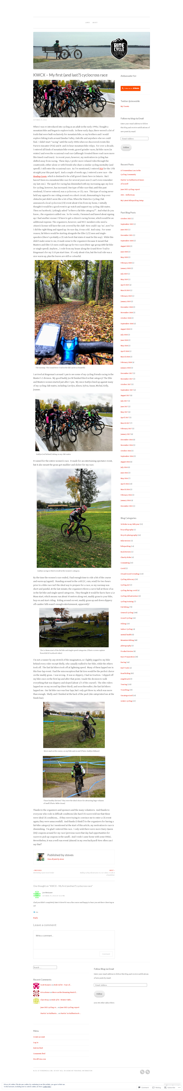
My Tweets (125, 106)
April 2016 (125, 484)
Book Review (126, 552)
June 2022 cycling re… (48, 1007)
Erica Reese (45, 992)
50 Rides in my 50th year (130, 524)
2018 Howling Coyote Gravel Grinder (43, 871)
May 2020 (124, 257)
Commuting (125, 563)
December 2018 (127, 307)
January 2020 (125, 268)
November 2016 (127, 445)
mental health (126, 635)
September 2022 (127, 224)
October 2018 (126, 318)
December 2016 (127, 440)
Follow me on (128, 88)
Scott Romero (45, 985)
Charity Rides (126, 557)
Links (87, 22)
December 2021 (127, 235)
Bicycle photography (129, 535)
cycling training (127, 601)
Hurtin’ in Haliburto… (49, 1013)
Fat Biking (125, 607)
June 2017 (124, 406)
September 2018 (127, 324)
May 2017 (124, 412)
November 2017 (127, 379)
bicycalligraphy (127, 530)
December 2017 (127, 373)
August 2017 (125, 395)
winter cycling (126, 701)
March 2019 (125, 290)
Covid (123, 568)
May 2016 (124, 478)
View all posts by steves (55, 859)
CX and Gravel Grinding (130, 574)
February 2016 (126, 495)
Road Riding (125, 673)
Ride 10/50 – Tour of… (62, 985)
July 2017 (124, 401)
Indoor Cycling (126, 629)
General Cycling (127, 613)
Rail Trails (125, 668)
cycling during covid (129, 590)
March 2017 (125, 423)
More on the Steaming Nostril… (64, 992)
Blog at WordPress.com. (43, 1071)
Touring (124, 684)
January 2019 (125, 301)
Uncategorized (126, 695)
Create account (39, 1037)
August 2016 (125, 462)
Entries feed (38, 1048)
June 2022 (124, 230)
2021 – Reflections (128, 195)
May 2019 (124, 279)
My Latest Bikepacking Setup (132, 200)
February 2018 (126, 362)
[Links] (142, 1072)
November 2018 (127, 313)
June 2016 (124, 473)
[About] (147, 1072)
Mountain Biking (127, 640)
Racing (123, 662)
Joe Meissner (47, 893)
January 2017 (125, 434)
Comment (106, 954)
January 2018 (125, 368)
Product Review (127, 651)
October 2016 (126, 451)
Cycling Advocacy (127, 579)
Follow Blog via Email (104, 968)
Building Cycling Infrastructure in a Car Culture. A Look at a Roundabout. (97, 873)
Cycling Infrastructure (129, 596)
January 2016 (125, 500)
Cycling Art (125, 585)
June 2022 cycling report (130, 189)
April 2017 (125, 417)
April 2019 (125, 285)
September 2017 (127, 390)
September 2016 (127, 456)
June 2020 (124, 252)
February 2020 (126, 263)
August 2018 (125, 329)
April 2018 (125, 351)
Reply (35, 918)
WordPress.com (39, 1059)
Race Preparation (128, 657)
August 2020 (125, 246)
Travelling (125, 690)
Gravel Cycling (126, 618)
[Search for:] (45, 967)
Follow (126, 147)
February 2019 (126, 296)
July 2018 (124, 335)
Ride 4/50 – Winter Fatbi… (62, 1000)
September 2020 (127, 241)
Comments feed (39, 1054)
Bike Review (125, 541)
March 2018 (125, 357)
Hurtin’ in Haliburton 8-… (71, 1013)
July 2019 (124, 274)
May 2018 (124, 346)
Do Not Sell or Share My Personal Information (73, 1071)
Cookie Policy (47, 1087)
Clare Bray (44, 1000)
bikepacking (126, 546)
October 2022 (126, 219)
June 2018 (124, 340)
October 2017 (126, 384)
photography (126, 646)
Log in (35, 1042)
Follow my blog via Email (132, 118)
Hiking (123, 624)
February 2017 (126, 429)
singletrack (125, 679)
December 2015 (127, 506)
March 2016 (125, 489)
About (95, 22)
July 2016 (124, 467)
